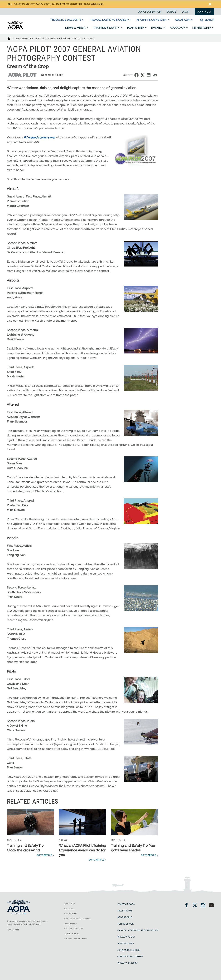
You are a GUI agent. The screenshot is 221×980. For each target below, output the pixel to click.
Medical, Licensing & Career (108, 19)
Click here (96, 4)
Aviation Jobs (125, 943)
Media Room (124, 910)
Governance (70, 924)
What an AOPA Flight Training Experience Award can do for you (82, 850)
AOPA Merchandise (128, 950)
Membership (201, 27)
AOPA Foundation (149, 11)
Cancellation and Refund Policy (137, 930)
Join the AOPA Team (74, 929)
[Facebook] (187, 905)
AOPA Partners (71, 934)
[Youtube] (211, 905)
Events (157, 27)
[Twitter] (196, 905)
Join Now (204, 11)
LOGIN (185, 11)
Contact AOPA (126, 904)
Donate (171, 11)
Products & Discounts (66, 19)
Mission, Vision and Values (77, 919)
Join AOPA (68, 909)
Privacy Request (127, 963)
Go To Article (44, 855)
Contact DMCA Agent (130, 956)
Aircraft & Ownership (151, 19)
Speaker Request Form (76, 939)
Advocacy (177, 27)
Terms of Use (125, 923)
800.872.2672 (13, 929)
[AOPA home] (15, 28)
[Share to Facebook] (136, 75)
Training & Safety (106, 27)
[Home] (11, 38)
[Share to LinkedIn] (148, 75)
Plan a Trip (135, 27)
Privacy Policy (126, 937)
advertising (124, 917)
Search (209, 19)
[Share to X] (142, 75)
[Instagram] (204, 905)
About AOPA (182, 19)
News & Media (75, 27)
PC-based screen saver (39, 137)
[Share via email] (155, 75)
